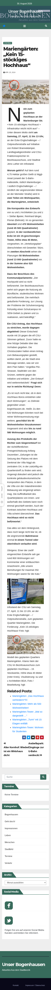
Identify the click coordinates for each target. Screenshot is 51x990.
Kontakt (16, 985)
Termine (8, 856)
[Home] (4, 26)
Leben (8, 835)
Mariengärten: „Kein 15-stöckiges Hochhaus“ (20, 57)
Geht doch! (10, 821)
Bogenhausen (11, 814)
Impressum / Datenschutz (35, 985)
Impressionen (11, 828)
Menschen (10, 842)
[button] (46, 26)
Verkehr (8, 863)
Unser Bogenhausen (25, 11)
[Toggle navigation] (24, 26)
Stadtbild (7, 43)
